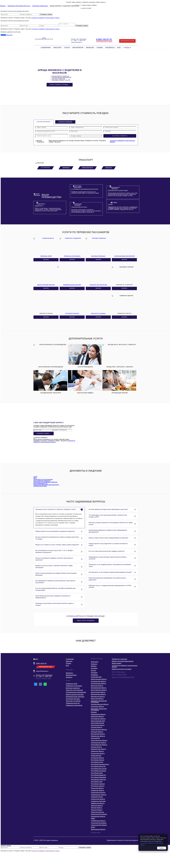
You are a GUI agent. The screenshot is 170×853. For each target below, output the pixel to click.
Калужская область (97, 706)
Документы (109, 47)
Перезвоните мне (104, 41)
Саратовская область (98, 792)
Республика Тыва (96, 781)
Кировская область (97, 716)
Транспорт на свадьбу (73, 701)
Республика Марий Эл (98, 775)
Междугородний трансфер (75, 694)
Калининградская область (99, 704)
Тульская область (96, 810)
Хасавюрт (94, 672)
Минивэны (66, 167)
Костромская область (98, 718)
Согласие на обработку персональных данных (124, 666)
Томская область (96, 807)
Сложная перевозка (65, 121)
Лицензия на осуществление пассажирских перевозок (43, 480)
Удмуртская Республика (99, 814)
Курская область (96, 727)
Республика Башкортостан (100, 764)
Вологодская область (98, 692)
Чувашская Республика (99, 825)
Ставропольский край (98, 801)
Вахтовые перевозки (73, 688)
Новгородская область (98, 742)
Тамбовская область (97, 803)
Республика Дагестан (98, 766)
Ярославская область (98, 829)
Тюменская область (97, 812)
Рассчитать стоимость (119, 135)
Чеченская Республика (98, 823)
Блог (119, 47)
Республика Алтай (97, 762)
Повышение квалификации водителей (46, 484)
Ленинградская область (99, 729)
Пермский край (96, 755)
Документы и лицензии (119, 659)
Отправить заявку (46, 14)
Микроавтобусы (87, 167)
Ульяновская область (98, 816)
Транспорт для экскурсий (74, 690)
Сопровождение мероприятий (76, 692)
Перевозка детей (71, 683)
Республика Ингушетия (99, 768)
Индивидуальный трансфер (75, 696)
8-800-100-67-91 (104, 40)
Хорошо (161, 848)
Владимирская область (98, 688)
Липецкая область (97, 732)
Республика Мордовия (98, 777)
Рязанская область (97, 788)
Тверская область (97, 805)
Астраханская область (98, 681)
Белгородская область (98, 683)
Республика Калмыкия (98, 771)
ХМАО (93, 818)
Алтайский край (96, 677)
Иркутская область (97, 698)
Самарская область (97, 790)
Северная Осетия (97, 797)
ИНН (35, 478)
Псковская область (97, 758)
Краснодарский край (98, 721)
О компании (46, 47)
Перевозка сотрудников (74, 686)
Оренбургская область (98, 749)
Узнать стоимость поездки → (60, 84)
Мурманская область (98, 736)
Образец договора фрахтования (122, 661)
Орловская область (97, 751)
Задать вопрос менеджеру (86, 620)
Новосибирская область (99, 744)
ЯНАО (93, 827)
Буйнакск (94, 664)
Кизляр (93, 670)
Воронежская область (98, 694)
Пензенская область (98, 753)
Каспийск (94, 668)
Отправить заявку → (44, 433)
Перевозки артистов (73, 703)
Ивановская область (98, 696)
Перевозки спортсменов (74, 705)
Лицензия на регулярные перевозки (45, 482)
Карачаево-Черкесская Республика (99, 709)
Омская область (96, 747)
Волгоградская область (99, 690)
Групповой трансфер (73, 699)
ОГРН (35, 477)
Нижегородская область (99, 740)
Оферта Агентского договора (121, 669)
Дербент (94, 666)
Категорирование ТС (40, 483)
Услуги (67, 47)
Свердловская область (98, 794)
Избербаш (94, 675)
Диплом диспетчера (40, 486)
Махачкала (94, 662)
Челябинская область (98, 820)
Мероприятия (77, 47)
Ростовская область (97, 786)
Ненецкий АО (95, 738)
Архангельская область (99, 679)
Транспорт (57, 47)
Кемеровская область (98, 714)
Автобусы (108, 167)
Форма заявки (116, 663)
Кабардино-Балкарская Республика (99, 701)
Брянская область (97, 685)
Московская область (98, 734)
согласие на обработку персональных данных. (46, 17)
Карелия (94, 712)
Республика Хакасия (98, 784)
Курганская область (97, 725)
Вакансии (90, 47)
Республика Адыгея (97, 760)
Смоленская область (98, 799)
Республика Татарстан (98, 779)
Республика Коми (97, 773)
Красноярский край (97, 723)
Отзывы (100, 47)
